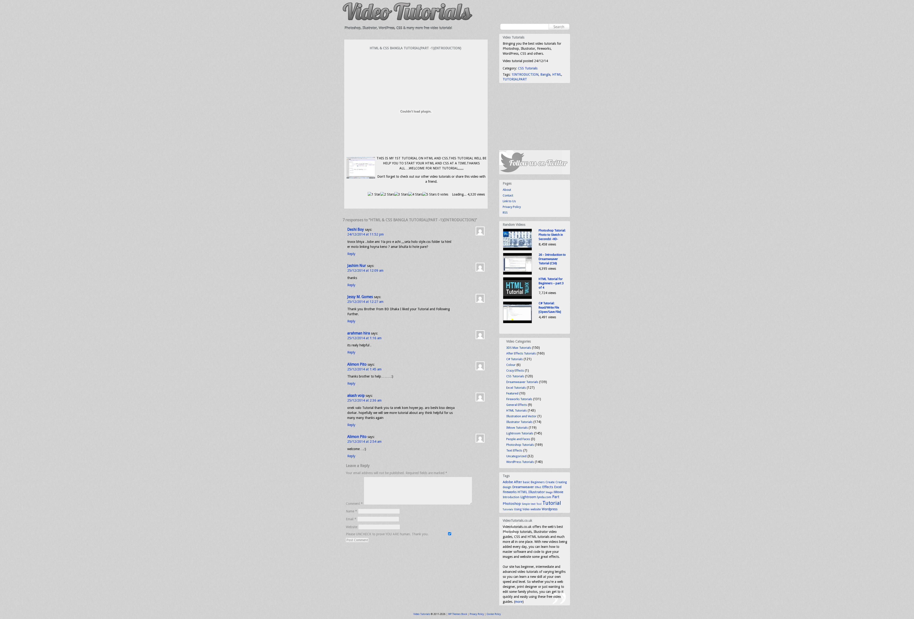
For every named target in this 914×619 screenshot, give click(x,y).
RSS (505, 212)
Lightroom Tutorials (519, 433)
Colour (511, 365)
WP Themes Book (457, 614)
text (533, 504)
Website (351, 527)
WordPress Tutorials (520, 462)
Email (351, 519)
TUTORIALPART (515, 79)
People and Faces (518, 439)
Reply (351, 254)
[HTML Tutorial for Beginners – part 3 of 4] (517, 298)
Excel (557, 487)
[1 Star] (374, 194)
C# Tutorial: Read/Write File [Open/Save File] (550, 307)
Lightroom (528, 497)
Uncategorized (516, 456)
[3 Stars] (401, 194)
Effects (547, 487)
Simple (526, 504)
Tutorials (508, 509)
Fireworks (510, 492)
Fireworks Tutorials (519, 399)
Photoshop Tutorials (520, 445)
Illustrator (536, 492)
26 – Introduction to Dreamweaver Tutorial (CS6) (552, 259)
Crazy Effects (515, 370)
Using (518, 509)
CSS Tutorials (527, 68)
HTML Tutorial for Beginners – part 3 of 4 (551, 283)
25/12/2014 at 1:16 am (364, 338)
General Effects (516, 405)
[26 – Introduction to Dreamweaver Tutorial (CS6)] (517, 273)
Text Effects (514, 450)
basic (526, 482)
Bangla (545, 74)
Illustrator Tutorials (519, 422)
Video (526, 509)
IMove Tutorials (517, 427)
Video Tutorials (421, 614)
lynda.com (544, 497)
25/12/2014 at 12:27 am (365, 302)
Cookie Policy (494, 614)
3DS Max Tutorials (518, 347)
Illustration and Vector (521, 416)
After (518, 482)
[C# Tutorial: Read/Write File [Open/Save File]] (517, 322)
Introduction (511, 497)
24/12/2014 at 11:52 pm (365, 234)
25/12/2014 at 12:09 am (365, 270)
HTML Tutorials (516, 410)
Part (555, 497)
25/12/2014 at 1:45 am (364, 369)
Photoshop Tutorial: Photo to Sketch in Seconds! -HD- (552, 235)
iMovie (558, 492)
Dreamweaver (523, 487)
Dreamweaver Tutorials (522, 382)
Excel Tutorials (516, 387)
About (507, 190)
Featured (512, 393)
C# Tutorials (514, 359)
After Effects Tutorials (521, 353)
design (507, 487)
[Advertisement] (416, 60)
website (536, 509)
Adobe (508, 482)
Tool (538, 504)
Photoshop (512, 503)
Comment (354, 504)
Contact (508, 195)
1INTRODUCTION (525, 74)
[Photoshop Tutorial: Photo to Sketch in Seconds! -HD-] (517, 249)
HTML (556, 74)
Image (549, 492)
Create (550, 482)
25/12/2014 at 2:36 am (364, 400)
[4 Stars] (415, 194)
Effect (538, 487)
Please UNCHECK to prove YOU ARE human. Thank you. (387, 534)
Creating (561, 482)
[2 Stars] (387, 194)
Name (351, 511)
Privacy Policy (512, 207)
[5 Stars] (429, 194)
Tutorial (551, 503)
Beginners (538, 482)
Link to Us (509, 201)
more (518, 602)
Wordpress (549, 509)
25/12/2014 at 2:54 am (364, 441)
